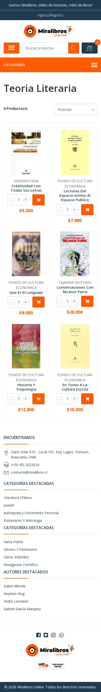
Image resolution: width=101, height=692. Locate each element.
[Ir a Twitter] (46, 635)
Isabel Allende (14, 586)
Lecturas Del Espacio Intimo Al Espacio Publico (74, 195)
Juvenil (9, 505)
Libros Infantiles (16, 557)
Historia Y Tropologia (26, 387)
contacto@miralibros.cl (29, 472)
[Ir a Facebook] (38, 635)
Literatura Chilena (18, 497)
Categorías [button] (14, 64)
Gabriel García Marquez (22, 609)
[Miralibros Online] (48, 31)
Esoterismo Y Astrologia (23, 520)
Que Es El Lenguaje (26, 292)
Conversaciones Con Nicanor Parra (75, 289)
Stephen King (14, 593)
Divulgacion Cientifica (21, 564)
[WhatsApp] (61, 635)
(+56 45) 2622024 (25, 464)
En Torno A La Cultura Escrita (75, 387)
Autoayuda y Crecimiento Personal (31, 512)
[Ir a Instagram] (53, 635)
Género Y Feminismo (20, 549)
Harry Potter (13, 541)
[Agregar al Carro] (38, 199)
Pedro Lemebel (16, 601)
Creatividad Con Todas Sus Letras (26, 188)
